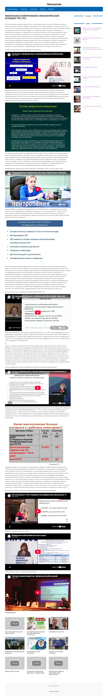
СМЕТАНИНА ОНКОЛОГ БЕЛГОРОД (92, 106)
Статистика (33, 9)
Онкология (54, 4)
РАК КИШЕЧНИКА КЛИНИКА (90, 67)
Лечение (42, 9)
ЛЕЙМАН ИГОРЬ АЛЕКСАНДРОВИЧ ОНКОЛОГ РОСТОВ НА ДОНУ (92, 29)
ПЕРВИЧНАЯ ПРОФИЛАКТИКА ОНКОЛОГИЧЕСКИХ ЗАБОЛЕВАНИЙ (92, 48)
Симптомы (24, 9)
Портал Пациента (54, 691)
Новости (51, 9)
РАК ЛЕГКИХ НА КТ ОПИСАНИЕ (91, 87)
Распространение (12, 9)
